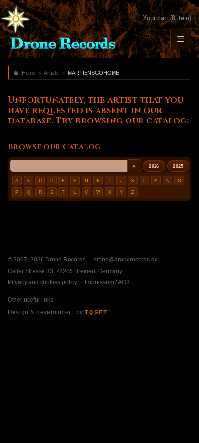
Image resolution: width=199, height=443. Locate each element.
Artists (51, 73)
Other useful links (30, 299)
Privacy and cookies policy (42, 282)
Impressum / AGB (107, 282)
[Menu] (180, 39)
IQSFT (97, 312)
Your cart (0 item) (167, 18)
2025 (178, 166)
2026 (154, 166)
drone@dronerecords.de (125, 259)
